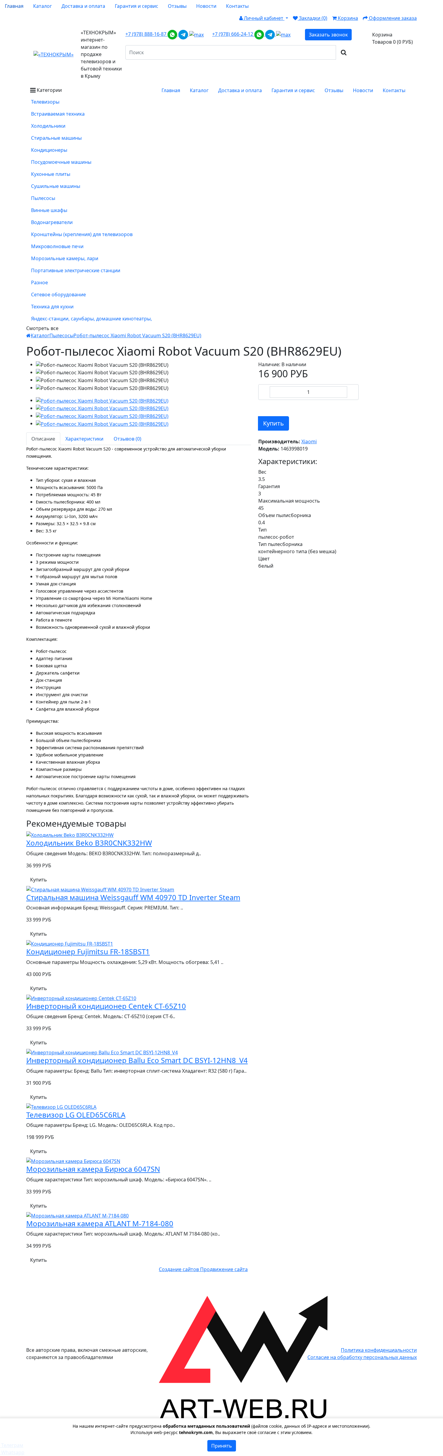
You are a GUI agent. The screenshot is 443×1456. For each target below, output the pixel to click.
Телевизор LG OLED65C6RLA (75, 1115)
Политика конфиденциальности (379, 1350)
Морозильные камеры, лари (64, 258)
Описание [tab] (43, 438)
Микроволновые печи (57, 246)
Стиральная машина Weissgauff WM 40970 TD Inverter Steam (133, 897)
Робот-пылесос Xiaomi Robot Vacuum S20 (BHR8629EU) (137, 335)
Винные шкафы (49, 210)
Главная (14, 6)
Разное (39, 282)
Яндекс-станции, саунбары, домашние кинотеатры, (91, 318)
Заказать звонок (328, 34)
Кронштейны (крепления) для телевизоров (82, 234)
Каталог (40, 335)
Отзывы (177, 6)
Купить (273, 423)
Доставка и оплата (83, 6)
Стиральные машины (56, 138)
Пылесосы (43, 198)
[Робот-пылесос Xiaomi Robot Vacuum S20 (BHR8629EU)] (102, 400)
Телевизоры (45, 101)
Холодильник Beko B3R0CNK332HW (89, 843)
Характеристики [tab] (84, 438)
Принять (221, 1445)
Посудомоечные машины (61, 162)
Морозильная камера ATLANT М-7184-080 (99, 1223)
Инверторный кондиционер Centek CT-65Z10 (106, 1006)
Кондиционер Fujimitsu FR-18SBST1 (88, 951)
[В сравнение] (271, 405)
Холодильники (48, 126)
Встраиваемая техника (58, 114)
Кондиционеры (49, 150)
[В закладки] (262, 405)
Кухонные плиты (50, 174)
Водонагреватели (52, 222)
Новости (206, 6)
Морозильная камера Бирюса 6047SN (93, 1169)
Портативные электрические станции (75, 270)
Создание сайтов (179, 1269)
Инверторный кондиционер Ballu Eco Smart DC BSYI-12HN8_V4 (137, 1060)
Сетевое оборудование (58, 294)
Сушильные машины (55, 186)
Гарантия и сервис (136, 6)
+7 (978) (146, 34)
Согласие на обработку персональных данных (362, 1357)
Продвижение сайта (224, 1269)
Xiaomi (309, 441)
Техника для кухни (52, 306)
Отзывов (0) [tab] (127, 438)
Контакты (237, 6)
